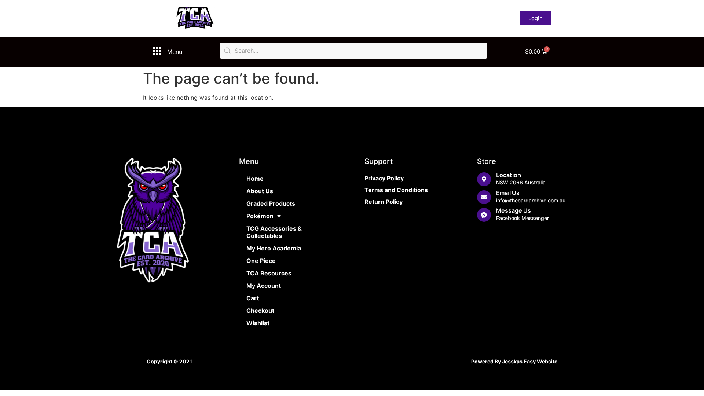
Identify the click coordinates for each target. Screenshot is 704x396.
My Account (263, 285)
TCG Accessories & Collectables (274, 232)
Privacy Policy (384, 178)
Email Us (508, 193)
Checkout (260, 310)
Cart (252, 298)
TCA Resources (269, 273)
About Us (259, 191)
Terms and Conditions (396, 190)
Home (255, 178)
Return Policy (383, 201)
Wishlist (258, 323)
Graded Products (270, 203)
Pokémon (260, 216)
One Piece (261, 260)
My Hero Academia (273, 248)
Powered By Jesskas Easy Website (514, 361)
